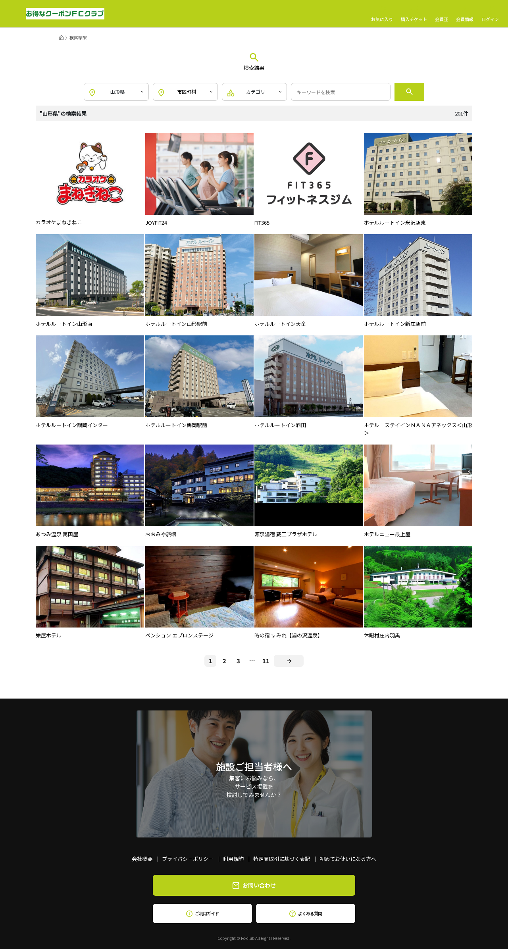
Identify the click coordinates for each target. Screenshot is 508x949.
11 (265, 660)
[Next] (289, 661)
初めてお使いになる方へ (347, 858)
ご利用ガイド (206, 913)
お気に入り (382, 18)
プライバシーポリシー (188, 858)
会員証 (441, 18)
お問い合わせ (259, 885)
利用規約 (233, 858)
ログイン (490, 18)
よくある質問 (309, 913)
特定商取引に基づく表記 (281, 858)
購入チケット (414, 18)
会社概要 (142, 858)
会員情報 (464, 18)
